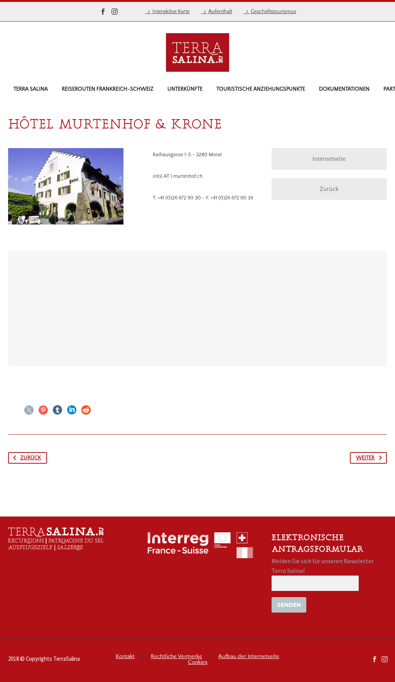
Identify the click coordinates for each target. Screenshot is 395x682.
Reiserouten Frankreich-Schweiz (108, 89)
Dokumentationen (344, 89)
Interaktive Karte (171, 11)
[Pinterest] (43, 410)
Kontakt (125, 657)
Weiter (365, 458)
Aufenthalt (220, 11)
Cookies (198, 662)
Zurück (329, 189)
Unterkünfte (185, 89)
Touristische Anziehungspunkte (260, 89)
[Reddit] (86, 410)
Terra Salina (31, 89)
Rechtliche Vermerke (176, 657)
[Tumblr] (57, 410)
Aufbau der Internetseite (248, 657)
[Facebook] (103, 11)
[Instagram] (114, 11)
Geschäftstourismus (273, 11)
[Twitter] (29, 410)
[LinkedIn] (71, 410)
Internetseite (329, 158)
